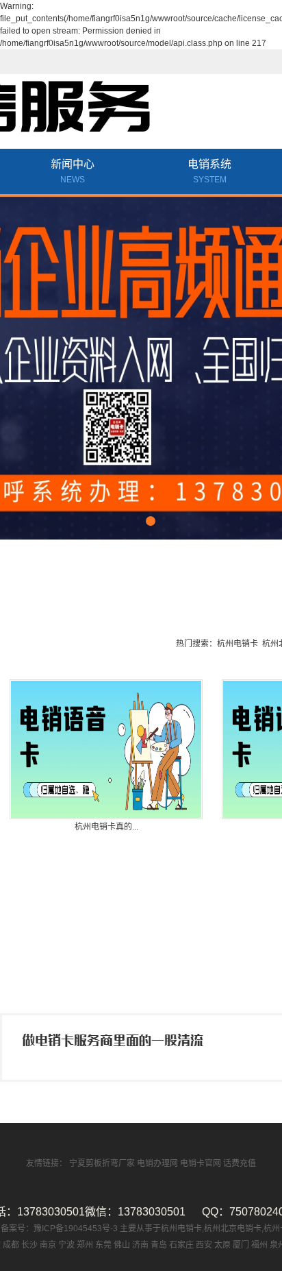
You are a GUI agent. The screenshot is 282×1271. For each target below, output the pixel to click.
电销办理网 (158, 1163)
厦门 (241, 1245)
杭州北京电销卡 (232, 1228)
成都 (11, 1245)
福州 (259, 1245)
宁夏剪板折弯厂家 (103, 1163)
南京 (48, 1245)
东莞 (103, 1245)
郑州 (85, 1245)
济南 (140, 1245)
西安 (204, 1245)
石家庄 (181, 1245)
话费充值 (239, 1163)
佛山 (122, 1245)
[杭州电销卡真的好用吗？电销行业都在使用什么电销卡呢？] (106, 749)
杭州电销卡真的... (106, 827)
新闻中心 (72, 171)
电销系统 (209, 171)
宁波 (66, 1245)
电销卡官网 (201, 1163)
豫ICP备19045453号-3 (77, 1228)
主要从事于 (140, 1228)
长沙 (29, 1245)
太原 (222, 1245)
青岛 (159, 1245)
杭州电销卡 (237, 644)
